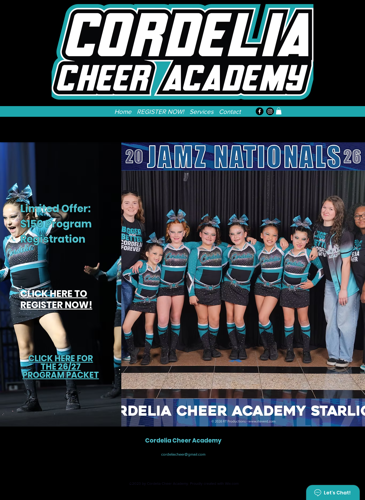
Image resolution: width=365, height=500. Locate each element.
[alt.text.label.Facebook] (259, 111)
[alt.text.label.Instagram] (270, 111)
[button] (201, 110)
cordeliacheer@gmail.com (183, 454)
